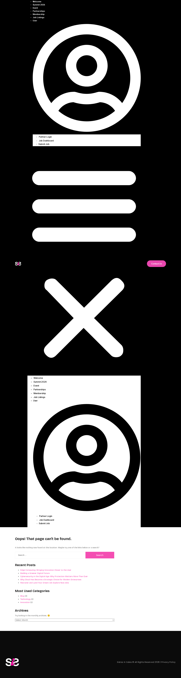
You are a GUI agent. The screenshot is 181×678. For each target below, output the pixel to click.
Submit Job (43, 144)
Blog (22, 596)
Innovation (25, 602)
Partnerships (39, 11)
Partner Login (45, 136)
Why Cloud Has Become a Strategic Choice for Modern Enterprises (50, 579)
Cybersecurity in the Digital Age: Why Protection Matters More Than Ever (54, 576)
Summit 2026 (39, 5)
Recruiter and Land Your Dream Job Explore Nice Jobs (44, 583)
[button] (84, 262)
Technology (25, 599)
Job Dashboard (46, 140)
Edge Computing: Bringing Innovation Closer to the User (45, 570)
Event (35, 8)
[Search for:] (50, 555)
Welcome (37, 1)
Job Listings (38, 17)
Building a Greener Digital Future (35, 573)
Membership (39, 14)
